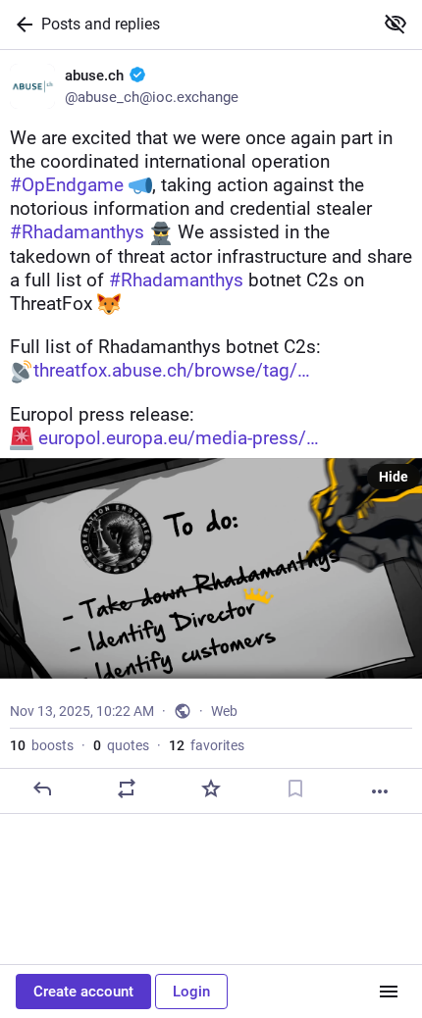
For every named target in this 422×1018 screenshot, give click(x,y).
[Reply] (42, 788)
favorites (206, 745)
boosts (42, 745)
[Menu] (388, 991)
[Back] (20, 24)
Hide (393, 476)
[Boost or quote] (126, 788)
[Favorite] (211, 788)
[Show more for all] (395, 23)
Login (191, 991)
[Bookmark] (295, 788)
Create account (83, 991)
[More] (380, 791)
